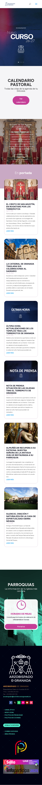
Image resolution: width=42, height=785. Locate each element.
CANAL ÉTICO (10, 710)
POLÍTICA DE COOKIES (13, 718)
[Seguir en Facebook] (10, 702)
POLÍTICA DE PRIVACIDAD (14, 715)
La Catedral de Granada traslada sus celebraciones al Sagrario (20, 267)
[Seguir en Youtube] (27, 702)
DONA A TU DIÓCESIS (12, 725)
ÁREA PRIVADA (10, 734)
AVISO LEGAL (9, 712)
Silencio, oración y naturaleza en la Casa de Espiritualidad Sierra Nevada (21, 517)
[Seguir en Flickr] (23, 702)
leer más (10, 231)
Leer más (21, 157)
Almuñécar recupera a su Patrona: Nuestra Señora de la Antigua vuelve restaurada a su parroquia (21, 453)
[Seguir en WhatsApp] (19, 702)
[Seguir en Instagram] (31, 702)
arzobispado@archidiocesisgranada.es (17, 696)
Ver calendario (21, 100)
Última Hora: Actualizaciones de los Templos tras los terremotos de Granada (20, 330)
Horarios (21, 626)
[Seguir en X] (15, 702)
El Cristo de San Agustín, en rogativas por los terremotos (21, 126)
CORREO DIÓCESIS (11, 731)
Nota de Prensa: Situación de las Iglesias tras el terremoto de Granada (20, 389)
